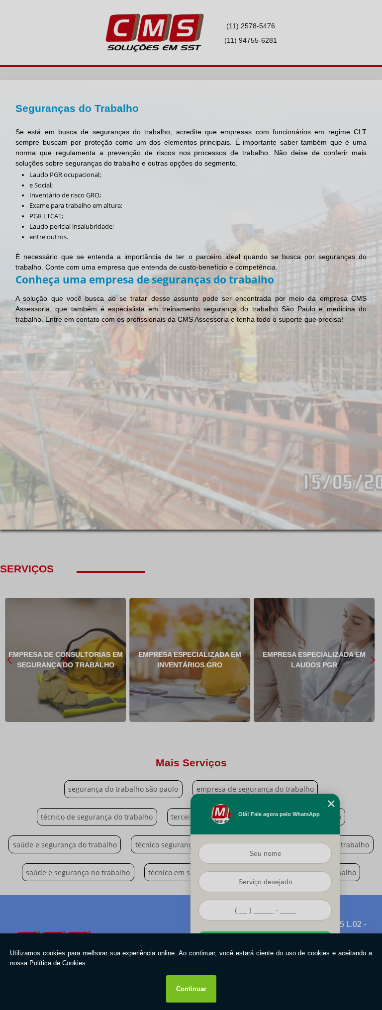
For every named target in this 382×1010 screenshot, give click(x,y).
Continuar (191, 989)
